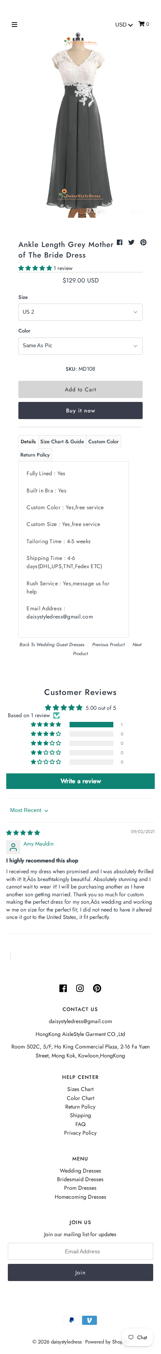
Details (28, 441)
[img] (23, 833)
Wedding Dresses (80, 1171)
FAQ (80, 1124)
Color (24, 330)
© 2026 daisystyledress (57, 1341)
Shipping (80, 1115)
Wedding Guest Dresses (60, 644)
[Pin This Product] (143, 242)
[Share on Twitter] (132, 242)
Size (23, 297)
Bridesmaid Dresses (80, 1179)
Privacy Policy (80, 1133)
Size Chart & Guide (62, 441)
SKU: (71, 369)
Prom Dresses (80, 1188)
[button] (36, 268)
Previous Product (108, 644)
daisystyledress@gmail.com (60, 616)
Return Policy (35, 454)
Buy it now (80, 410)
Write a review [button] (81, 781)
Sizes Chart (80, 1089)
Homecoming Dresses (80, 1197)
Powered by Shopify (106, 1341)
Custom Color (103, 441)
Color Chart (80, 1098)
